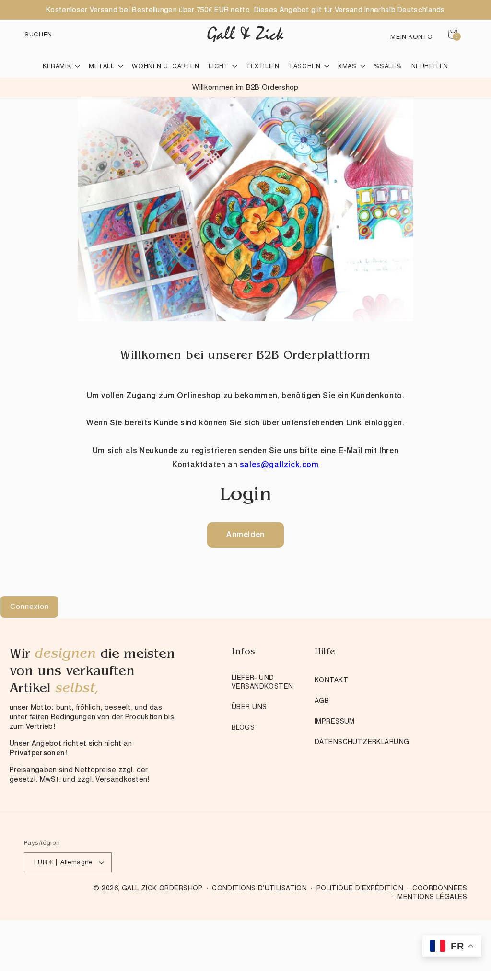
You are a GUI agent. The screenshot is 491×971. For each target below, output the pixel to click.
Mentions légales (432, 897)
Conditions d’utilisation (259, 888)
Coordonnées (439, 888)
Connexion (29, 606)
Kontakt (331, 680)
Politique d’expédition (359, 888)
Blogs (243, 727)
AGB (322, 700)
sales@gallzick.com (279, 464)
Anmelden (245, 534)
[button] (38, 34)
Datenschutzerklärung (362, 742)
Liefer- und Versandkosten (262, 682)
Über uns (249, 707)
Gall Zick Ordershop (162, 888)
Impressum (335, 721)
